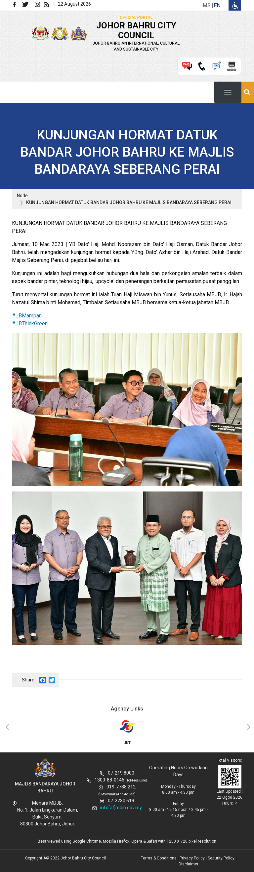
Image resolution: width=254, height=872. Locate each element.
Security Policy (221, 858)
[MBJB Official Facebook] (17, 4)
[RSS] (48, 4)
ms (207, 5)
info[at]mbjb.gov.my (121, 807)
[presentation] (6, 727)
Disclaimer (188, 864)
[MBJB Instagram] (39, 4)
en (217, 5)
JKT (127, 743)
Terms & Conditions (159, 858)
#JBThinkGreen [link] (30, 323)
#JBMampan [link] (27, 315)
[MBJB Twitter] (28, 4)
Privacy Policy (192, 858)
